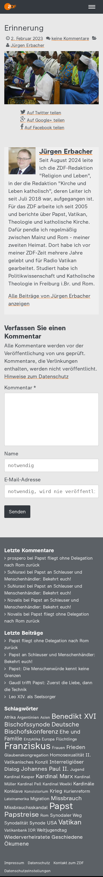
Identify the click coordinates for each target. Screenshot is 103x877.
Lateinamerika (16, 799)
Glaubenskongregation (26, 755)
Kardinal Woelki (57, 784)
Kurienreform (77, 791)
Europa (48, 739)
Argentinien (28, 717)
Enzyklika (32, 739)
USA (52, 823)
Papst (61, 805)
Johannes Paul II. (45, 768)
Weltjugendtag (52, 830)
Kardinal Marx (54, 776)
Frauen (58, 747)
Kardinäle (83, 783)
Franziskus (27, 745)
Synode (37, 823)
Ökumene (16, 843)
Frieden (75, 747)
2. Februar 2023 (27, 38)
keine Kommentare (70, 38)
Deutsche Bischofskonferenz (41, 727)
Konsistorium (36, 791)
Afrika (10, 717)
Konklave (13, 791)
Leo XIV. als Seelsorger (32, 696)
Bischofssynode (27, 724)
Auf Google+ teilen (46, 120)
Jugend (77, 769)
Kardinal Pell (29, 784)
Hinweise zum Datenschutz (36, 376)
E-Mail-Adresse (22, 479)
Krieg (56, 791)
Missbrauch (66, 798)
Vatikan (70, 822)
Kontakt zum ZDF (69, 863)
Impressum (14, 863)
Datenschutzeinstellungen (27, 871)
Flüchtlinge (66, 739)
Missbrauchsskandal (26, 807)
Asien (45, 717)
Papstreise (21, 814)
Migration (39, 798)
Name (11, 453)
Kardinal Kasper (19, 776)
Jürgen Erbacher (27, 45)
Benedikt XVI (74, 716)
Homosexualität (67, 755)
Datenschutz (39, 863)
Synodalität (16, 823)
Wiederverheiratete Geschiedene (43, 837)
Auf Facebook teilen (44, 127)
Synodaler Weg (66, 815)
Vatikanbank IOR (19, 830)
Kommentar (19, 388)
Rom (44, 815)
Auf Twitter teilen (44, 112)
